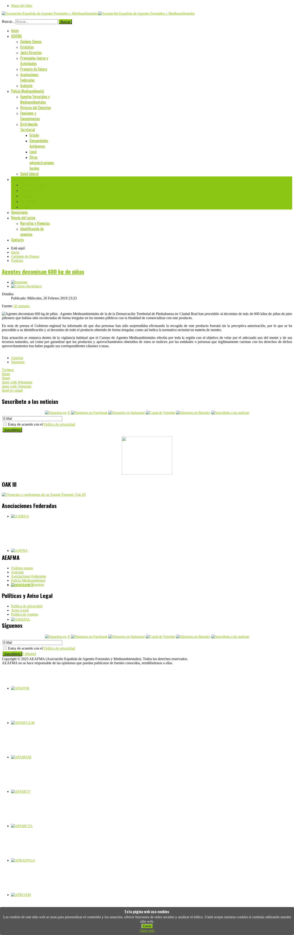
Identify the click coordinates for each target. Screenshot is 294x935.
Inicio (15, 30)
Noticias (26, 195)
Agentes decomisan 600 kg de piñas (43, 271)
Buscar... (8, 21)
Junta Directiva (31, 52)
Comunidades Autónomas (38, 143)
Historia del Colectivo (35, 107)
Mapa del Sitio (21, 6)
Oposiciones (19, 212)
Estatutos (27, 47)
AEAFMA (16, 36)
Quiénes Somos (31, 41)
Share (6, 374)
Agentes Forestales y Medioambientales (35, 99)
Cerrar (147, 926)
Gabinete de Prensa (24, 179)
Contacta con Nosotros (27, 584)
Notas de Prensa (31, 190)
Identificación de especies (32, 231)
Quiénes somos (22, 568)
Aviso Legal (20, 610)
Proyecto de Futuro (33, 69)
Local (33, 151)
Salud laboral (29, 173)
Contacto (17, 240)
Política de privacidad (59, 424)
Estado (34, 135)
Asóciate (26, 85)
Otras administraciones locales (41, 162)
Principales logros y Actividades (34, 60)
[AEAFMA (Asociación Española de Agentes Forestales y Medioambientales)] (98, 13)
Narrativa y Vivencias (35, 223)
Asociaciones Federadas (29, 77)
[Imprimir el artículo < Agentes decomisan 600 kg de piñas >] (19, 282)
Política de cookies (24, 614)
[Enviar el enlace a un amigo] (26, 286)
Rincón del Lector (23, 217)
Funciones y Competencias (30, 115)
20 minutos (22, 306)
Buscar (65, 21)
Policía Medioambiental (27, 91)
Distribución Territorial (28, 126)
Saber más (147, 930)
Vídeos (25, 206)
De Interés (27, 201)
